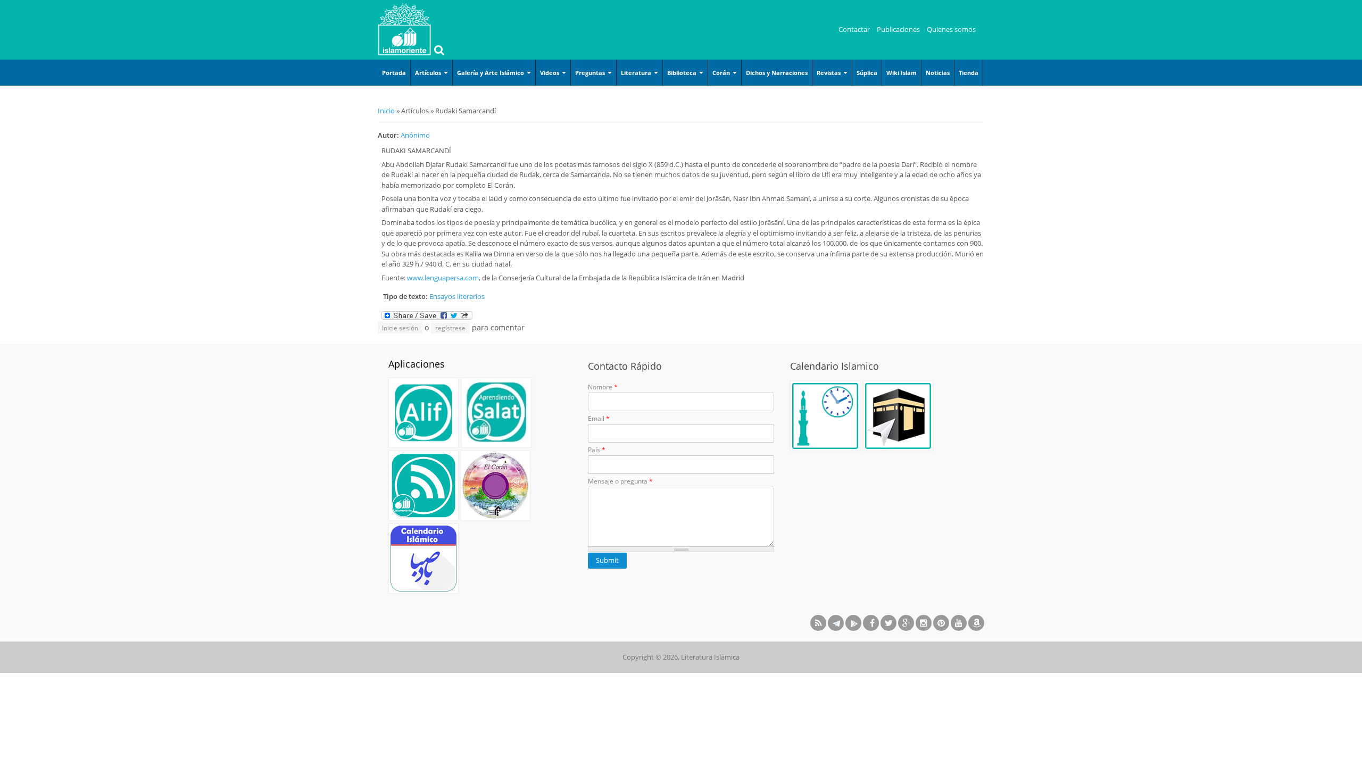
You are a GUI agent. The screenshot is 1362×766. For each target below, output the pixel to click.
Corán (722, 73)
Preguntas (591, 73)
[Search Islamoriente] (438, 51)
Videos (550, 73)
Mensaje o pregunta (620, 481)
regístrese (450, 327)
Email (599, 418)
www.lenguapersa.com (443, 277)
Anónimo (415, 135)
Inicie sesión (400, 327)
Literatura (637, 73)
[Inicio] (404, 29)
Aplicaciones (416, 363)
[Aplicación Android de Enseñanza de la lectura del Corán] (423, 413)
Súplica (867, 73)
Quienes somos (951, 29)
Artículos (429, 73)
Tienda (968, 73)
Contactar (854, 29)
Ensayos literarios (457, 296)
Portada (394, 73)
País (596, 449)
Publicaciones (898, 29)
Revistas (829, 73)
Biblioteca (682, 73)
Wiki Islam (901, 73)
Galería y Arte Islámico (491, 73)
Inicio (386, 110)
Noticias (938, 73)
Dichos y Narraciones (777, 73)
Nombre (603, 387)
